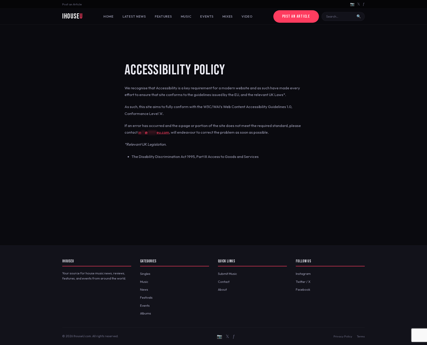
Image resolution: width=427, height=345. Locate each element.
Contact (224, 282)
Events (206, 16)
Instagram (303, 274)
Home (108, 16)
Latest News (134, 16)
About (222, 290)
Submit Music (227, 274)
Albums (145, 313)
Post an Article (72, 4)
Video (247, 16)
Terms (361, 336)
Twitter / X (303, 282)
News (144, 290)
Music (186, 16)
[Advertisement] (213, 39)
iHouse (72, 16)
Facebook (303, 290)
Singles (145, 274)
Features (163, 16)
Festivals (146, 298)
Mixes (227, 16)
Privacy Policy (343, 336)
